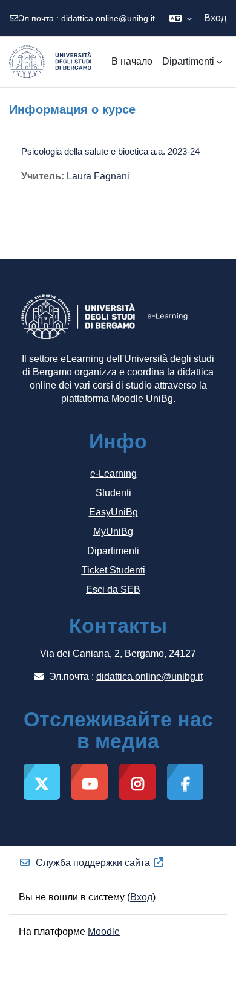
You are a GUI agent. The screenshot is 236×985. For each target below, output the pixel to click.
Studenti (113, 493)
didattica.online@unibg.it (108, 18)
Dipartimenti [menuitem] (188, 61)
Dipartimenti (113, 551)
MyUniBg (113, 531)
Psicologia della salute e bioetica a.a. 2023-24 (110, 151)
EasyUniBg (113, 512)
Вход (215, 18)
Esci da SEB (113, 589)
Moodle (104, 931)
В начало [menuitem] (131, 61)
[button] (180, 18)
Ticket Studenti (113, 570)
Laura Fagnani (98, 176)
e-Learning (113, 473)
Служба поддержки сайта (93, 862)
